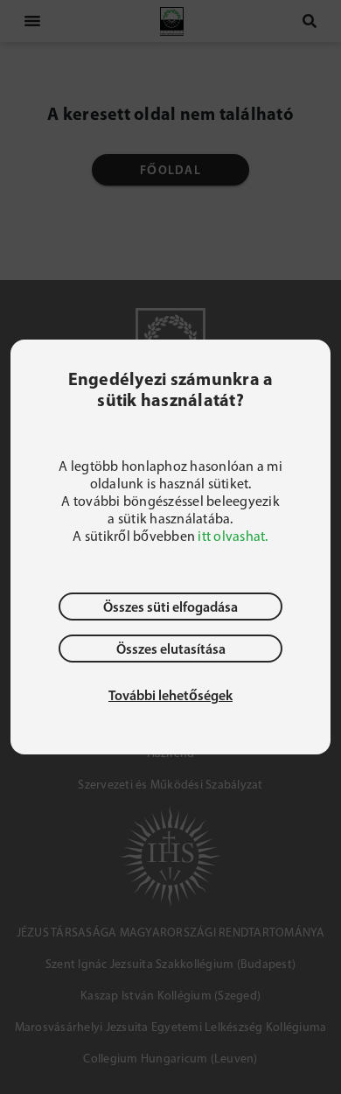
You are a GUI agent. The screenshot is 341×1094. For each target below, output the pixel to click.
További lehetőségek (170, 695)
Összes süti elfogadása (170, 606)
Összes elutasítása (171, 648)
